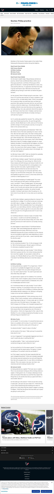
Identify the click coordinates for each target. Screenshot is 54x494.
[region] (27, 487)
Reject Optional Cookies (46, 491)
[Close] (51, 482)
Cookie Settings (4, 491)
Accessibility (27, 474)
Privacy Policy (27, 472)
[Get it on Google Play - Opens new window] (31, 458)
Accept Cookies (36, 491)
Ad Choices (27, 478)
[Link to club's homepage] (2, 9)
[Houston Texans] (27, 464)
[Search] (49, 10)
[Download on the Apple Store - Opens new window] (22, 458)
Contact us (27, 476)
